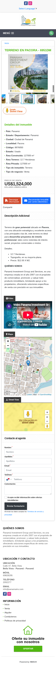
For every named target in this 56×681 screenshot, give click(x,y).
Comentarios (10, 484)
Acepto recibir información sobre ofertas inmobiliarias (24, 498)
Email (7, 465)
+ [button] (8, 341)
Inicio (7, 43)
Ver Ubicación (26, 420)
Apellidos (8, 456)
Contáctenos (10, 616)
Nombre (8, 447)
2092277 (7, 582)
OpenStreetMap (45, 394)
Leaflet (29, 394)
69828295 (8, 575)
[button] (51, 57)
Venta (7, 608)
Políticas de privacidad (15, 620)
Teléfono (8, 475)
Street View (16, 110)
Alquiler (7, 612)
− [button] (8, 345)
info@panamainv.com (13, 589)
